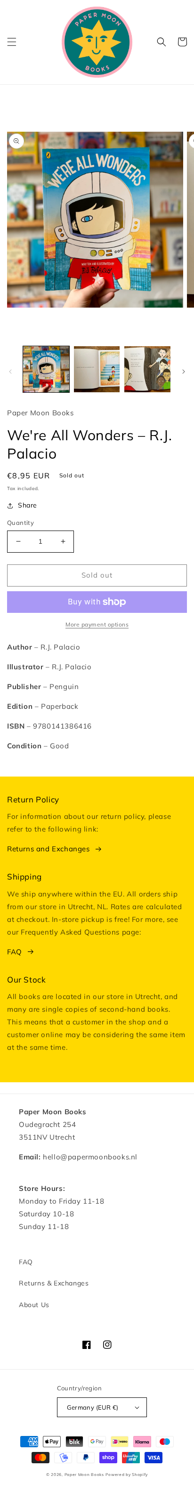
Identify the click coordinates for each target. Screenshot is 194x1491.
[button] (11, 42)
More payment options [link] (97, 624)
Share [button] (27, 505)
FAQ (14, 951)
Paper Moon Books (84, 1474)
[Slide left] (10, 371)
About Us (34, 1305)
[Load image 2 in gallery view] (97, 369)
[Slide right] (183, 371)
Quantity (20, 522)
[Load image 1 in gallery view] (46, 369)
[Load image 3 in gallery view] (147, 369)
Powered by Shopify (126, 1474)
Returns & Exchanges (54, 1283)
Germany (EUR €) (93, 1407)
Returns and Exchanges (48, 848)
